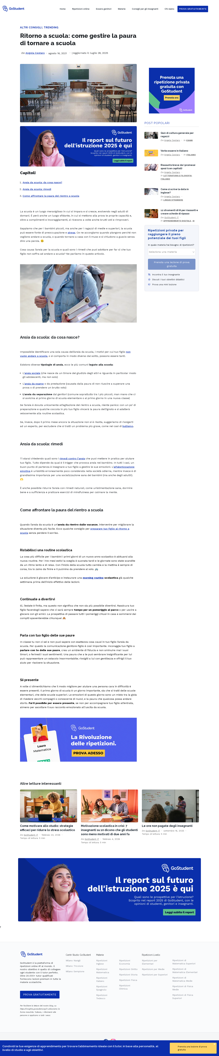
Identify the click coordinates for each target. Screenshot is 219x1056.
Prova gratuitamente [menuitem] (193, 9)
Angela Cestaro (35, 52)
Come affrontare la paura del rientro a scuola (51, 195)
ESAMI (189, 140)
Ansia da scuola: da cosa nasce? (42, 182)
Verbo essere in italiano (174, 150)
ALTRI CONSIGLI (31, 27)
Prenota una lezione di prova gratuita (172, 264)
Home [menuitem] (63, 9)
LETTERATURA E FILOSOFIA (177, 176)
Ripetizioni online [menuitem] (80, 9)
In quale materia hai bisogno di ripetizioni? (171, 245)
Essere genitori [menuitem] (103, 9)
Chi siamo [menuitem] (169, 9)
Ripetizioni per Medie (153, 969)
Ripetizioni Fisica (128, 980)
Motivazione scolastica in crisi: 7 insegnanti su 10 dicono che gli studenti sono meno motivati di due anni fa (109, 830)
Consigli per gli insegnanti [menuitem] (145, 9)
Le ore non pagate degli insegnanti (167, 825)
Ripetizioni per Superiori (155, 974)
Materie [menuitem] (122, 9)
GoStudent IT (171, 217)
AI (193, 221)
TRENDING (51, 27)
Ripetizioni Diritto (128, 969)
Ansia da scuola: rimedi (37, 189)
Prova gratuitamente (39, 994)
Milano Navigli (73, 960)
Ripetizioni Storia (128, 974)
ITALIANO (191, 155)
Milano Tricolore (74, 966)
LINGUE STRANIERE (173, 200)
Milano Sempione (75, 971)
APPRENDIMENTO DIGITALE (177, 221)
